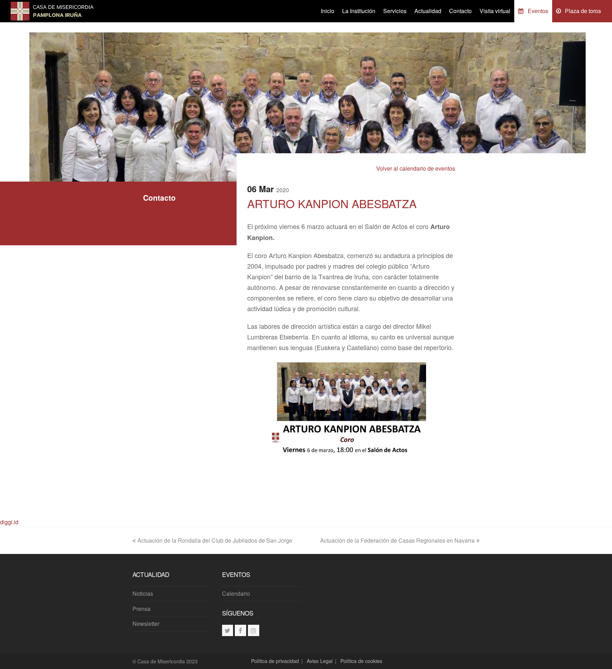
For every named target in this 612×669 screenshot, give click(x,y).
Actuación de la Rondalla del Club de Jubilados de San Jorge (214, 540)
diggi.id (9, 522)
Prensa (141, 609)
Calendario (236, 593)
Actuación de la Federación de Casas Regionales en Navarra (397, 540)
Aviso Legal (320, 660)
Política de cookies (361, 660)
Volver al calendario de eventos (415, 168)
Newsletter (145, 623)
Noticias (142, 593)
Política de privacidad (275, 660)
